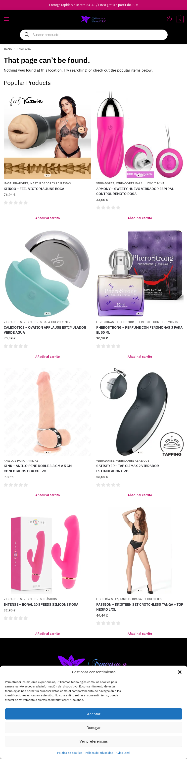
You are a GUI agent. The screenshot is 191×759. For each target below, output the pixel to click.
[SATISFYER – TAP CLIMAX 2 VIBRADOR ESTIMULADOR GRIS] (140, 412)
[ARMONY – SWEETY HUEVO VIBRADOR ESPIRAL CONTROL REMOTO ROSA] (140, 135)
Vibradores (105, 183)
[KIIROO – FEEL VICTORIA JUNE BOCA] (47, 135)
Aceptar (93, 714)
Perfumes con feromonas (158, 322)
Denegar (94, 727)
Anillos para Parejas (21, 460)
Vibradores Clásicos (132, 460)
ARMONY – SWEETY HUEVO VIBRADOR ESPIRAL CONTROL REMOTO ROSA (135, 191)
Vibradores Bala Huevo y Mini (140, 183)
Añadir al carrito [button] (47, 218)
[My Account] (169, 19)
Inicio (8, 49)
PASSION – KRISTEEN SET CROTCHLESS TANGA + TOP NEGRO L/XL (139, 607)
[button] (179, 672)
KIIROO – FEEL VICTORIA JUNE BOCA (34, 189)
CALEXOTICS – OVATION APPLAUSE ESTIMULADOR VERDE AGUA (45, 330)
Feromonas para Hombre (116, 322)
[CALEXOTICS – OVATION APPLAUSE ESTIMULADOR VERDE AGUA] (47, 274)
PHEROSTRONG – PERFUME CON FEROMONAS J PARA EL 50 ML (139, 330)
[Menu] (11, 19)
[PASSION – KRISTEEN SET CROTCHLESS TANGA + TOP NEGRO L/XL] (140, 551)
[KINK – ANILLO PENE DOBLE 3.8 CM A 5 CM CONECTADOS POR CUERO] (47, 412)
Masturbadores (16, 183)
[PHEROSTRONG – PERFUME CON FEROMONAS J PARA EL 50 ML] (140, 274)
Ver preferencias (94, 741)
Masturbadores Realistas (50, 183)
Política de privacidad (99, 753)
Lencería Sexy (107, 599)
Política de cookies (69, 753)
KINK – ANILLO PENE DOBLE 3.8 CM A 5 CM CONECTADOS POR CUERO (38, 468)
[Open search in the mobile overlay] (93, 35)
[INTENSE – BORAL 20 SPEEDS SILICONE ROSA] (47, 551)
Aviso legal (123, 753)
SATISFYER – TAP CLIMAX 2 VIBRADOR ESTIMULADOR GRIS (127, 468)
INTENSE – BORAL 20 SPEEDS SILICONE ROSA (41, 604)
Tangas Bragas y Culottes (141, 599)
